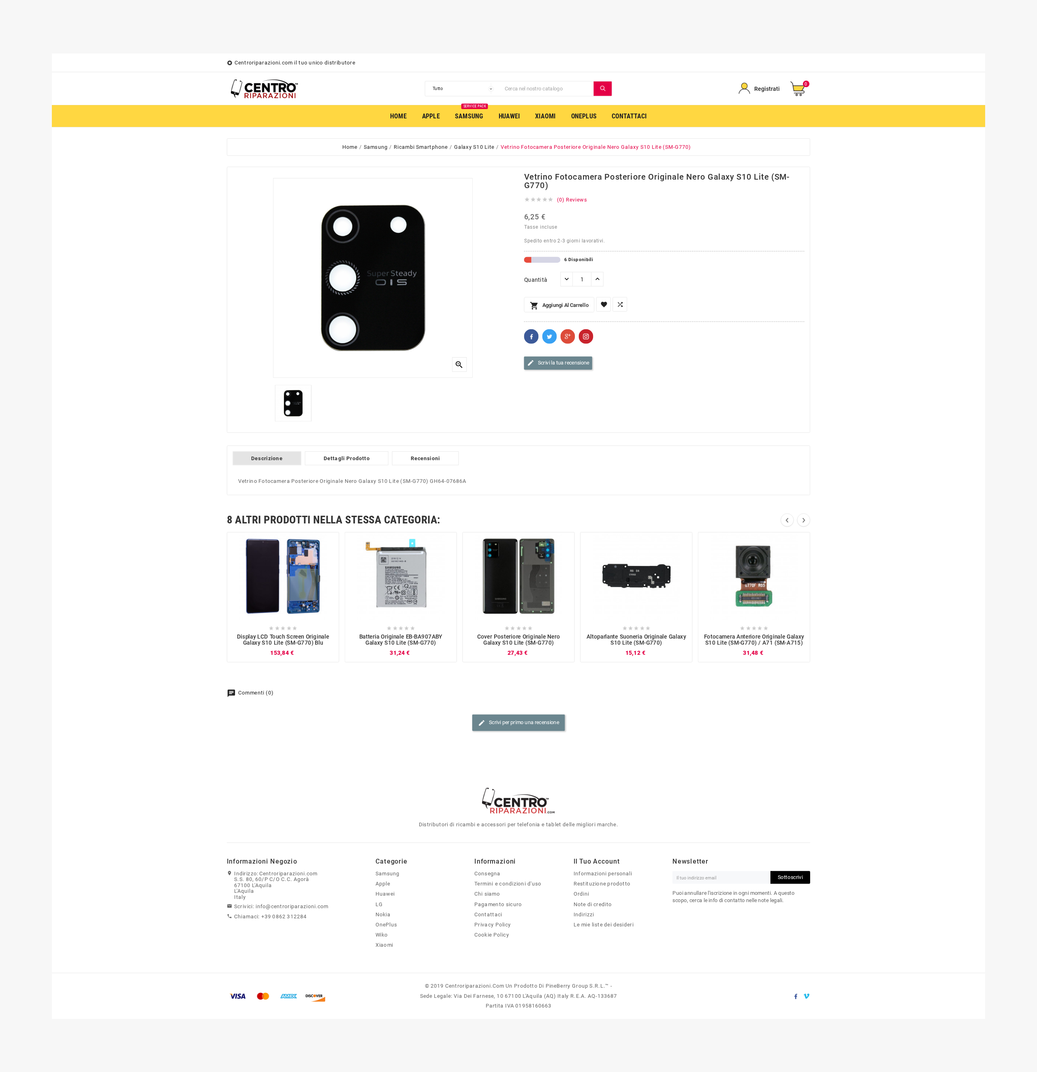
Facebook (531, 336)
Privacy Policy (492, 924)
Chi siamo (487, 894)
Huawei (385, 894)
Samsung (387, 873)
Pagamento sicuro (498, 904)
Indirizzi (584, 914)
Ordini (581, 894)
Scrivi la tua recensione (558, 363)
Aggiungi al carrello (559, 305)
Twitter (549, 336)
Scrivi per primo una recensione (518, 723)
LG (379, 904)
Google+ (568, 336)
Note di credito (593, 904)
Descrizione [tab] (266, 458)
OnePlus (386, 924)
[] (602, 88)
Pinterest (586, 336)
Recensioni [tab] (425, 458)
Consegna (487, 873)
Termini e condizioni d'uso (507, 884)
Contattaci (488, 914)
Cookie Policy (491, 935)
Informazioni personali (603, 873)
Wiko (382, 935)
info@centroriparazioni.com (292, 906)
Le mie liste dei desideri (604, 924)
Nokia (383, 914)
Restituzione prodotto (602, 884)
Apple (383, 884)
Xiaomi (384, 945)
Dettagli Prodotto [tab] (347, 458)
